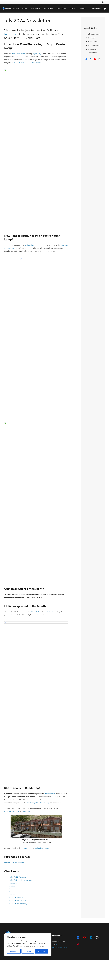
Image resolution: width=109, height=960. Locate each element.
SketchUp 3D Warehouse (18, 877)
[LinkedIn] (90, 59)
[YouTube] (95, 59)
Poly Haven (51, 612)
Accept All (41, 951)
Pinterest (12, 892)
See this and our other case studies (27, 62)
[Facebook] (86, 59)
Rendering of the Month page (38, 802)
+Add (25, 848)
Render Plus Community (18, 903)
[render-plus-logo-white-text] (6, 8)
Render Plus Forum (16, 897)
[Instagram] (99, 59)
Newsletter (11, 34)
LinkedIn (7, 811)
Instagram (26, 811)
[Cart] (105, 8)
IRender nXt (50, 794)
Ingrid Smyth (37, 53)
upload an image (42, 848)
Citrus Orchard (36, 612)
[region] (27, 944)
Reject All (28, 951)
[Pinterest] (78, 944)
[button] (41, 8)
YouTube (12, 894)
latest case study (18, 53)
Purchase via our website (14, 862)
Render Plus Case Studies (18, 900)
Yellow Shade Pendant (33, 245)
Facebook (15, 811)
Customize (13, 951)
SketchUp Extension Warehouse (21, 880)
